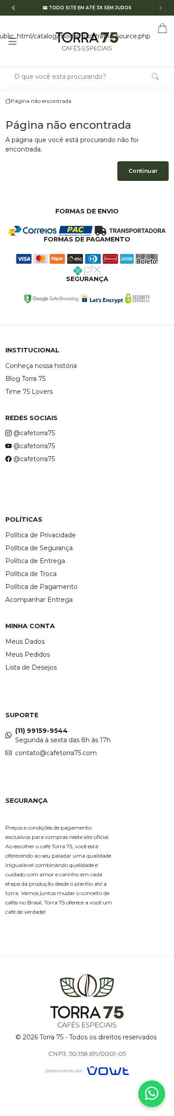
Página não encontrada (41, 101)
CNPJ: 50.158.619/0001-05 (87, 1054)
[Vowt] (87, 1069)
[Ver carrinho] (162, 27)
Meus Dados (25, 642)
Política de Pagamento (41, 587)
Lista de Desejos (31, 667)
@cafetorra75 (34, 433)
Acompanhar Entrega (39, 600)
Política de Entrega (35, 561)
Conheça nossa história (41, 366)
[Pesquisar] (155, 76)
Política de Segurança (39, 548)
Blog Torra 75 (25, 379)
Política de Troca (31, 574)
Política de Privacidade (40, 535)
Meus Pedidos (27, 654)
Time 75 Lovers (29, 392)
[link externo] (51, 298)
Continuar (142, 171)
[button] (13, 8)
